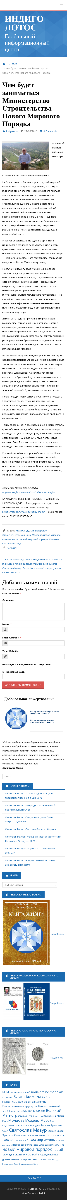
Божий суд (14, 1110)
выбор (12, 1140)
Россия (45, 1125)
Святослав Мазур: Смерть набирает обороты (30, 829)
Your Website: (10, 650)
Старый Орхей (56, 1130)
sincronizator (7, 1097)
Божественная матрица (31, 1101)
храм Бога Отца (16, 1164)
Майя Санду (22, 530)
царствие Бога (30, 1164)
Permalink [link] (12, 547)
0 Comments (50, 131)
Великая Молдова (33, 1111)
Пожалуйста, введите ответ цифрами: (26, 664)
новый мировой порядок (34, 539)
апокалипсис (51, 1135)
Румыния (54, 539)
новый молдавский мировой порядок (32, 1151)
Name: (7, 624)
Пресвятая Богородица (27, 1125)
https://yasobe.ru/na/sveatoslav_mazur (23, 511)
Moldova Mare (21, 1092)
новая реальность (55, 1145)
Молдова (37, 534)
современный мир (47, 1159)
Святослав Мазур (12, 543)
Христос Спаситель (15, 1135)
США (5, 1130)
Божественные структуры (20, 1106)
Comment (8, 599)
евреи (19, 1140)
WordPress (28, 1193)
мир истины (46, 1140)
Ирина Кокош (49, 1116)
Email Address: (11, 637)
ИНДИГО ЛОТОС (24, 22)
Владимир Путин (26, 1116)
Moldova (7, 1092)
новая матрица (40, 1145)
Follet (42, 1193)
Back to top (33, 1178)
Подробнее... (57, 933)
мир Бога (26, 534)
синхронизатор (29, 1159)
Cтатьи (13, 63)
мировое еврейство (21, 1144)
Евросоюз (38, 1116)
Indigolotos (11, 131)
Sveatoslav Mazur (28, 1096)
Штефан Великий (37, 1135)
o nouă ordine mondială (45, 1092)
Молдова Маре (37, 1120)
